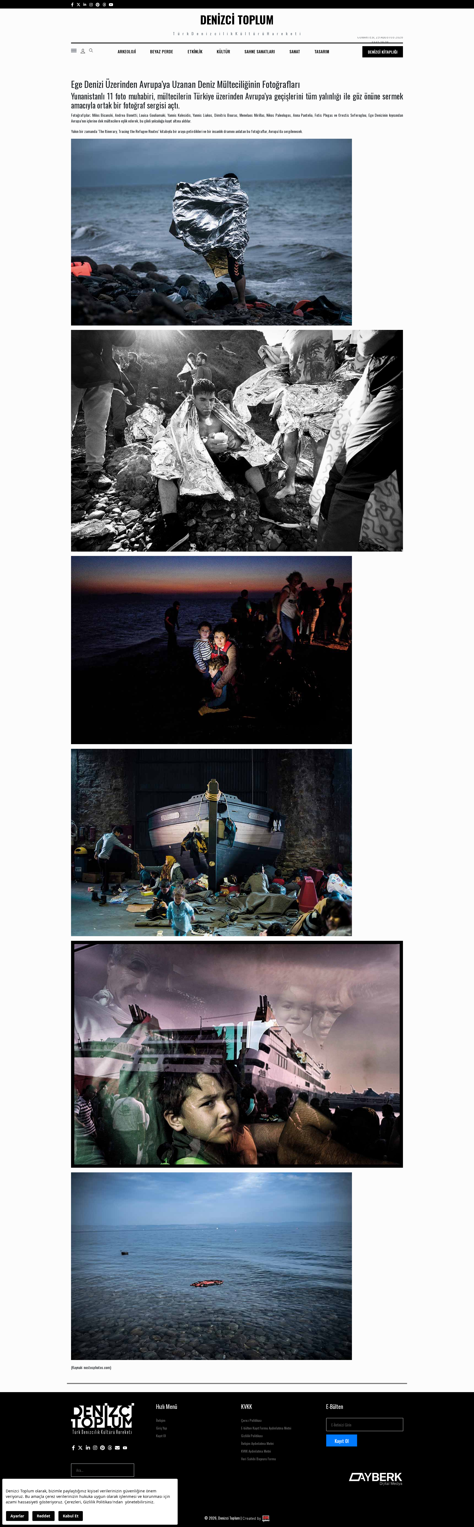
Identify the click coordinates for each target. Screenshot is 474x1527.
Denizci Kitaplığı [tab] (382, 52)
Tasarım (321, 51)
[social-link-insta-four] (104, 4)
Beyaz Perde (161, 51)
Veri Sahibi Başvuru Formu (258, 1458)
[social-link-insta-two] (91, 4)
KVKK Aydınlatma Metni (256, 1451)
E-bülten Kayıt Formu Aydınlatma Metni (266, 1428)
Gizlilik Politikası (252, 1435)
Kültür (223, 51)
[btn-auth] (82, 51)
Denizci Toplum (237, 19)
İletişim (160, 1420)
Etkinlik (195, 51)
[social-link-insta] (84, 4)
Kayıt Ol (161, 1435)
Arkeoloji (127, 51)
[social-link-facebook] (72, 4)
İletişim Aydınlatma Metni (257, 1443)
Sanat (294, 51)
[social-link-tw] (78, 4)
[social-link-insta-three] (98, 4)
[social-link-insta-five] (111, 4)
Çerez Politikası (251, 1420)
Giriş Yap (161, 1428)
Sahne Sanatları (259, 51)
